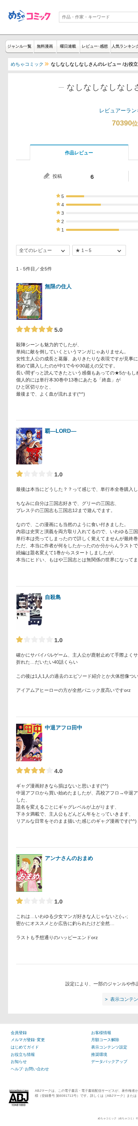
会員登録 (19, 1032)
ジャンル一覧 (19, 46)
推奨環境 (99, 1054)
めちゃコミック (27, 64)
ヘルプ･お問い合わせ (30, 1069)
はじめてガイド (25, 1047)
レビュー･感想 (95, 46)
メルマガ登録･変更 (28, 1039)
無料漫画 (45, 46)
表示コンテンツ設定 (109, 1047)
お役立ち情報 (23, 1054)
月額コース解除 (105, 1039)
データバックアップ (109, 1061)
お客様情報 (101, 1032)
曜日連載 (68, 46)
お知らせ (19, 1061)
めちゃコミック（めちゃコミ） (116, 1118)
